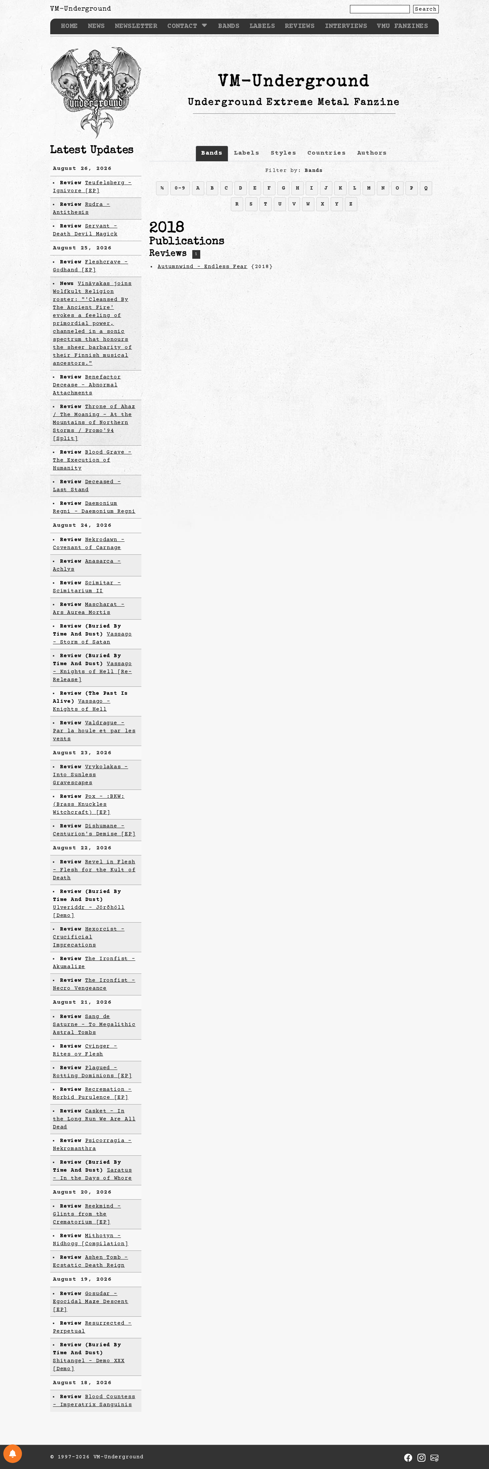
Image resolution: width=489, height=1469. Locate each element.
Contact (182, 26)
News (96, 26)
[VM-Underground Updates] (12, 1453)
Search (426, 9)
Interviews (346, 26)
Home (69, 26)
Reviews (300, 26)
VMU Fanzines (402, 26)
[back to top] (474, 1429)
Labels (262, 26)
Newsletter (136, 26)
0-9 (180, 188)
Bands (229, 26)
